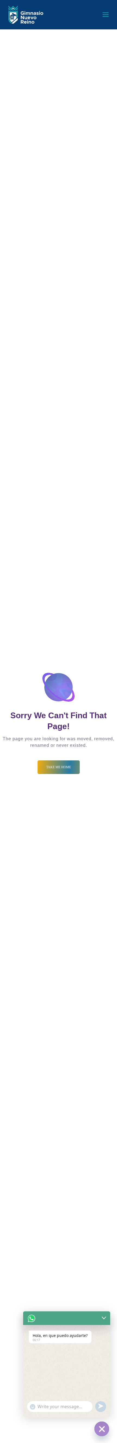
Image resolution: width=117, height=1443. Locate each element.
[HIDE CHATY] (101, 1429)
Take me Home (58, 767)
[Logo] (25, 15)
